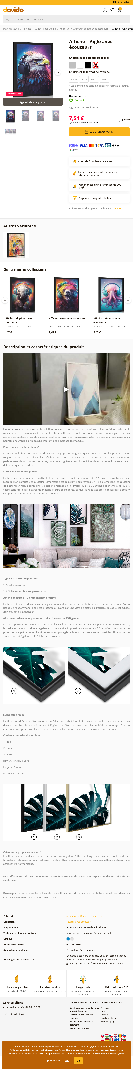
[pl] (103, 1039)
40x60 (94, 79)
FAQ (103, 1011)
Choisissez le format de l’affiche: (90, 72)
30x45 (84, 79)
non (67, 1060)
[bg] (124, 1039)
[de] (107, 1039)
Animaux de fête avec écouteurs (90, 28)
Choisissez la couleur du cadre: (89, 58)
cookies (79, 1050)
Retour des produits (79, 1028)
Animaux (64, 28)
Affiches (27, 28)
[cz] (111, 1035)
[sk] (103, 1035)
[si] (124, 1035)
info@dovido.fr (16, 1014)
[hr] (116, 1035)
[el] (116, 1039)
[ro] (120, 1035)
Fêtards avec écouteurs (79, 921)
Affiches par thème (45, 28)
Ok (78, 1060)
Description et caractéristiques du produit (43, 346)
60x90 (104, 79)
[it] (111, 1039)
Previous (5, 300)
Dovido (117, 208)
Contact (104, 1014)
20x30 (74, 79)
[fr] (120, 1039)
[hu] (107, 1035)
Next (57, 72)
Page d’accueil (11, 28)
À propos (105, 1007)
